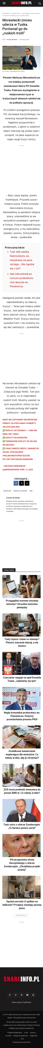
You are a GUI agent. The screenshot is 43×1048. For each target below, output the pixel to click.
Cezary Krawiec (12, 39)
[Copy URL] (27, 483)
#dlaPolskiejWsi (10, 427)
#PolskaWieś (16, 452)
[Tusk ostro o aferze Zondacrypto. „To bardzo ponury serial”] (21, 810)
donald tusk (7, 491)
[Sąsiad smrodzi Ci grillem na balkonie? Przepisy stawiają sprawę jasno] (21, 887)
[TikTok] (15, 995)
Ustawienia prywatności (21, 1042)
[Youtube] (27, 995)
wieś (31, 491)
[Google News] (33, 995)
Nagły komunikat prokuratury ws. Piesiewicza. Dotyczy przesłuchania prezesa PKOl (22, 716)
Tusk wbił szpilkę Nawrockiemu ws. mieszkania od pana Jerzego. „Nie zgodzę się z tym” (22, 260)
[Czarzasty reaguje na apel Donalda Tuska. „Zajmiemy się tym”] (21, 663)
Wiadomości (16, 13)
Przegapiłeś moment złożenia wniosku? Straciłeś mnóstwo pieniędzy (22, 604)
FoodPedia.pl (26, 1002)
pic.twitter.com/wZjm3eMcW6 (17, 459)
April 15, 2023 (26, 469)
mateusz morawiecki (20, 491)
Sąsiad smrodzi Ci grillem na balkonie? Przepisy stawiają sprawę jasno (22, 905)
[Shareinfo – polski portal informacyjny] (21, 979)
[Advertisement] (21, 168)
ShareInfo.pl (6, 13)
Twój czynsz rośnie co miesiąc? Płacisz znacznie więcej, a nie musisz (22, 642)
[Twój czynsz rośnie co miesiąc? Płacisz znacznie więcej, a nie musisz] (21, 624)
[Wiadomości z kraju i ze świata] (21, 3)
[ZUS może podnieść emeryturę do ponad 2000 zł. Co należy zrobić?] (21, 775)
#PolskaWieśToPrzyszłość (16, 456)
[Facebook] (16, 483)
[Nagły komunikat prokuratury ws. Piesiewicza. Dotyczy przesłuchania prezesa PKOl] (21, 698)
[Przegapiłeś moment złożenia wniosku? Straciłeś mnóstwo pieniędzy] (21, 586)
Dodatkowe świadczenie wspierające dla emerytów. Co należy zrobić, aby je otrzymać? (22, 754)
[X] (21, 483)
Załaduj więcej (21, 915)
